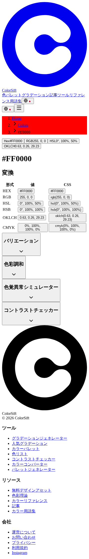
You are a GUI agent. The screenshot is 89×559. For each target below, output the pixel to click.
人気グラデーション (29, 443)
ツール (63, 95)
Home (17, 118)
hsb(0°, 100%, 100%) (66, 210)
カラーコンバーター (29, 464)
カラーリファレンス (29, 501)
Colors (23, 125)
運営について (24, 532)
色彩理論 (20, 495)
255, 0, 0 (26, 197)
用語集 (16, 101)
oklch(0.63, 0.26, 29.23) (67, 217)
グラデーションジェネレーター (39, 438)
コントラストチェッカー (33, 459)
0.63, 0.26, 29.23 (32, 217)
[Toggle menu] (19, 108)
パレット (14, 95)
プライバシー (24, 542)
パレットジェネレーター (33, 469)
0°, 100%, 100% (31, 210)
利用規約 (20, 548)
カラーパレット (26, 449)
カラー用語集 (24, 511)
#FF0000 (26, 191)
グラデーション (35, 95)
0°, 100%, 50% (30, 203)
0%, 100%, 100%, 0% (33, 227)
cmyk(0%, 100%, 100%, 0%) (67, 227)
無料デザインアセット (31, 490)
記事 (53, 95)
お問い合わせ (24, 537)
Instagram (19, 553)
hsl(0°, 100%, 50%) (64, 203)
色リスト (20, 454)
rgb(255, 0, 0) (60, 197)
